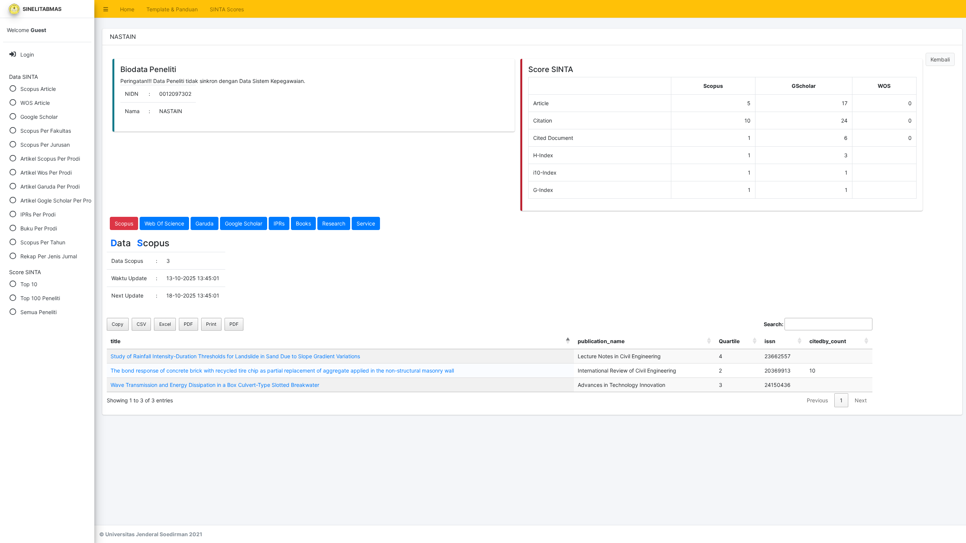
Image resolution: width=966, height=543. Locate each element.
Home (127, 9)
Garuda (204, 223)
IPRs (279, 223)
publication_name (601, 341)
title (115, 341)
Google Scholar (243, 223)
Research (333, 223)
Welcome (26, 30)
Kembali (940, 59)
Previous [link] (817, 400)
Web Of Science (164, 223)
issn (769, 341)
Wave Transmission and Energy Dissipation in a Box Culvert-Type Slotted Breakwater (215, 385)
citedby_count (827, 341)
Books (303, 223)
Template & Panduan (172, 9)
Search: (773, 324)
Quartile (729, 341)
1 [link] (841, 400)
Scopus (124, 223)
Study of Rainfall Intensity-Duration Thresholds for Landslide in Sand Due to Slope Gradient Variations (235, 356)
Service (366, 223)
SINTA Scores (227, 9)
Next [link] (861, 400)
